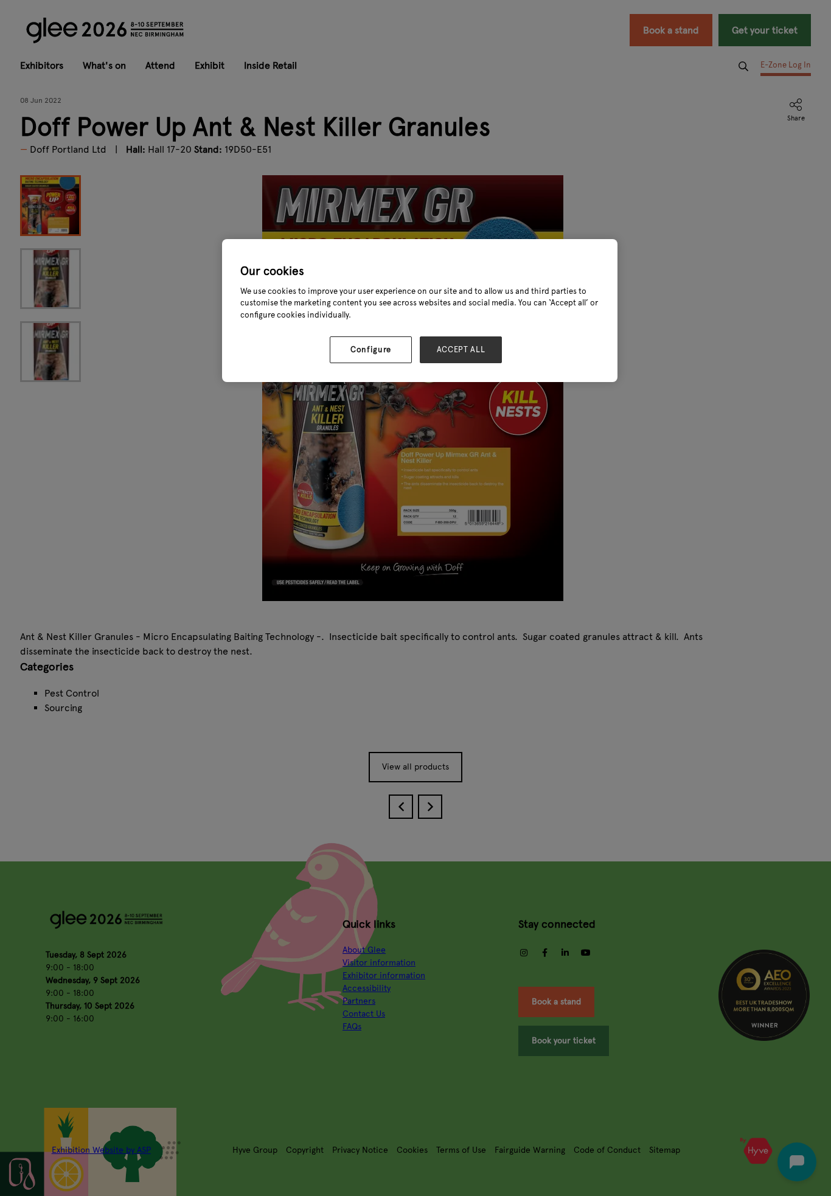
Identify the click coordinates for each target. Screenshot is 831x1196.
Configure (370, 350)
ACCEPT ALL (461, 350)
